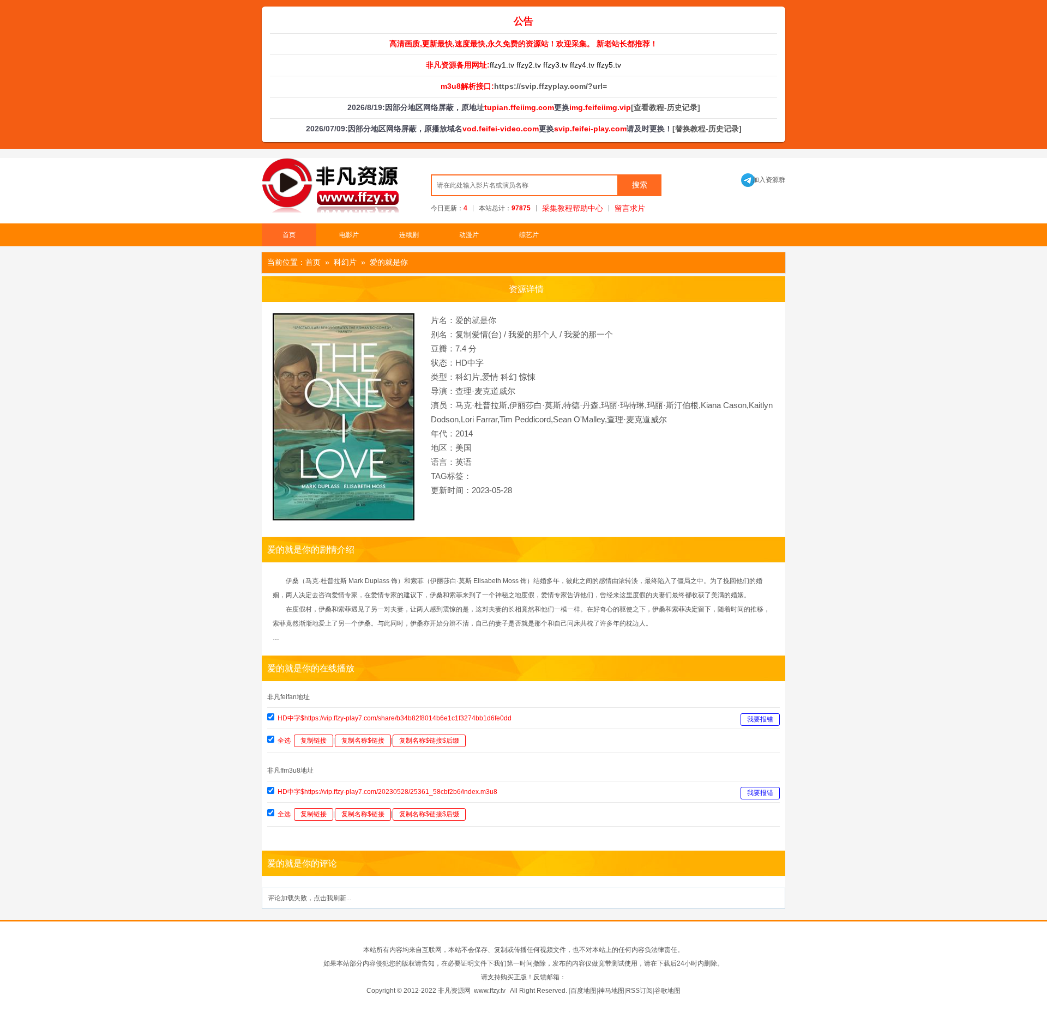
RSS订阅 (639, 990)
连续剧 (409, 235)
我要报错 (760, 719)
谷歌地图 (667, 990)
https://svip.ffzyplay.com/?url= (550, 86)
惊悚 (527, 376)
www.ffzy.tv (490, 990)
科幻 (509, 376)
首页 (289, 235)
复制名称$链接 (362, 740)
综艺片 (529, 235)
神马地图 (611, 990)
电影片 (349, 235)
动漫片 (469, 235)
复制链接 (313, 740)
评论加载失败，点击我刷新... (309, 898)
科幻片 (345, 262)
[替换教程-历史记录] (707, 128)
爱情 (490, 376)
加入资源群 (763, 180)
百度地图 (583, 990)
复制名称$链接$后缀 (429, 740)
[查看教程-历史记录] (665, 107)
